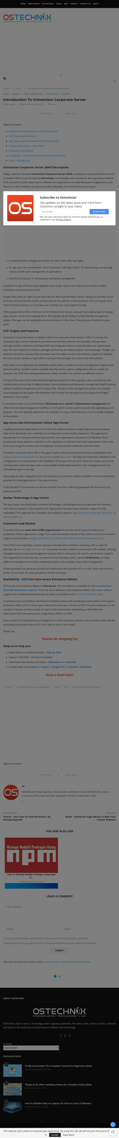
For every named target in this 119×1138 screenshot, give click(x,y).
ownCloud (48, 456)
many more (65, 456)
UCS (66, 687)
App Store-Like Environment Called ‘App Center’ (34, 141)
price (94, 605)
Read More (68, 1135)
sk (14, 104)
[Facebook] (49, 1035)
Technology (48, 3)
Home (23, 3)
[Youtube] (57, 1035)
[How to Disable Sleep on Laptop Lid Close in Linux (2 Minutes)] (12, 1108)
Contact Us (85, 3)
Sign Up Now (54, 652)
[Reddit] (65, 1035)
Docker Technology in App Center (26, 145)
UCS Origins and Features (22, 136)
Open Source (34, 3)
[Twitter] (51, 1035)
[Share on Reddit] (66, 113)
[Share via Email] (75, 113)
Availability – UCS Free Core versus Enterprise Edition (37, 155)
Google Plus (58, 666)
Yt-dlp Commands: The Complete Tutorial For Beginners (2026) (58, 1065)
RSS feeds (85, 666)
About (96, 3)
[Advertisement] (59, 50)
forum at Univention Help (89, 594)
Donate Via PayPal (41, 657)
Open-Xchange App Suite (26, 456)
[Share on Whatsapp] (69, 113)
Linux (58, 3)
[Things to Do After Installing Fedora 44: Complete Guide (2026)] (12, 1089)
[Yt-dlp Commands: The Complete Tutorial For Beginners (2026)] (12, 1070)
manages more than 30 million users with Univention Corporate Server (66, 538)
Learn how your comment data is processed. (67, 961)
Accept (54, 1134)
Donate (73, 3)
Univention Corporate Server (86, 687)
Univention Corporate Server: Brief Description (34, 131)
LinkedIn (73, 666)
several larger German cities (32, 549)
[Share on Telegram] (72, 113)
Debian (8, 687)
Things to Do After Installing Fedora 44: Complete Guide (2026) (58, 1084)
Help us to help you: (19, 160)
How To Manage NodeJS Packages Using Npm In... (31, 876)
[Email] (61, 1035)
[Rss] (70, 1035)
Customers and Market (21, 150)
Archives (7, 1043)
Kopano (7, 456)
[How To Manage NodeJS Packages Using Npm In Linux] (31, 855)
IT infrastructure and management (33, 687)
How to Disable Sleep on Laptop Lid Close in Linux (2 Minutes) (58, 1103)
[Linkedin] (54, 1035)
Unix (66, 3)
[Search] (114, 81)
